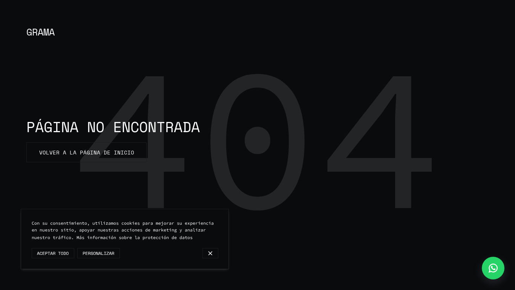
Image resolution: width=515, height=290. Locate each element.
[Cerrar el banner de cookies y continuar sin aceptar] (210, 253)
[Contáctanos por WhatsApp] (493, 268)
